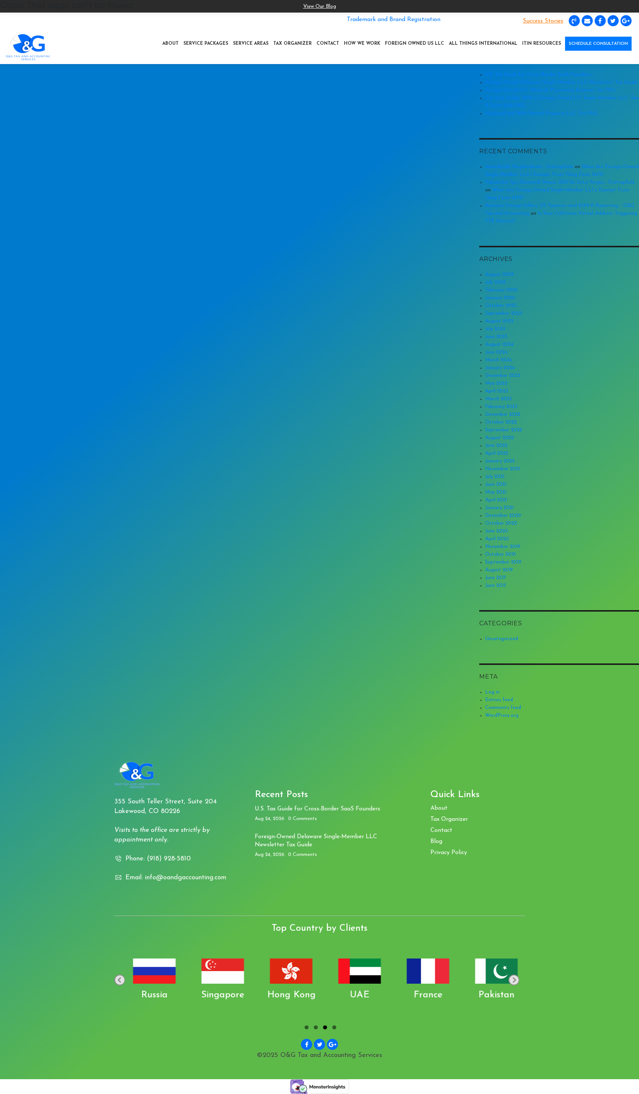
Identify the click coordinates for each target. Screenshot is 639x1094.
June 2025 (496, 336)
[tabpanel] (148, 980)
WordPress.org (501, 715)
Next (513, 979)
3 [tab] (324, 1028)
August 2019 (499, 570)
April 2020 (497, 538)
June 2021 (495, 484)
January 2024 (500, 367)
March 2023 (498, 399)
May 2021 (495, 492)
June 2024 (496, 352)
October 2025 (501, 305)
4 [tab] (333, 1028)
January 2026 (500, 297)
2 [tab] (315, 1028)
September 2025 (503, 313)
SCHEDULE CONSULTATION (598, 43)
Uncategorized (501, 638)
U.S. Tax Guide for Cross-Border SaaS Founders (538, 74)
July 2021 (494, 476)
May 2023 (496, 383)
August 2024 (499, 344)
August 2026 (499, 274)
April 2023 (496, 391)
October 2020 (501, 523)
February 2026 (501, 290)
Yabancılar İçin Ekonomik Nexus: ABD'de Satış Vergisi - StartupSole (560, 182)
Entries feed (499, 699)
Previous (119, 979)
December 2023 (502, 375)
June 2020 (496, 531)
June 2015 (495, 585)
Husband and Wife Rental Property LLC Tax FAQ (541, 113)
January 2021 (499, 507)
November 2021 (502, 468)
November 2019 (502, 546)
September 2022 (503, 430)
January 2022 (500, 461)
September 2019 (503, 562)
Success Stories (543, 21)
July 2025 (495, 329)
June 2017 (495, 577)
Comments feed (503, 707)
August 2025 (499, 321)
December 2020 (503, 515)
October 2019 (500, 554)
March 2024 (498, 360)
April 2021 (496, 500)
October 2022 (501, 422)
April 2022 (496, 453)
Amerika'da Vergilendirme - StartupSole (529, 166)
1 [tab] (305, 1028)
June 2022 (496, 445)
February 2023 (501, 406)
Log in (492, 692)
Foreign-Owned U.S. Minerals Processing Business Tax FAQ (550, 90)
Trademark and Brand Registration (393, 20)
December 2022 (502, 414)
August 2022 (499, 437)
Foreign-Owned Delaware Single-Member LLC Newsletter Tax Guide (561, 82)
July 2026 (495, 282)
